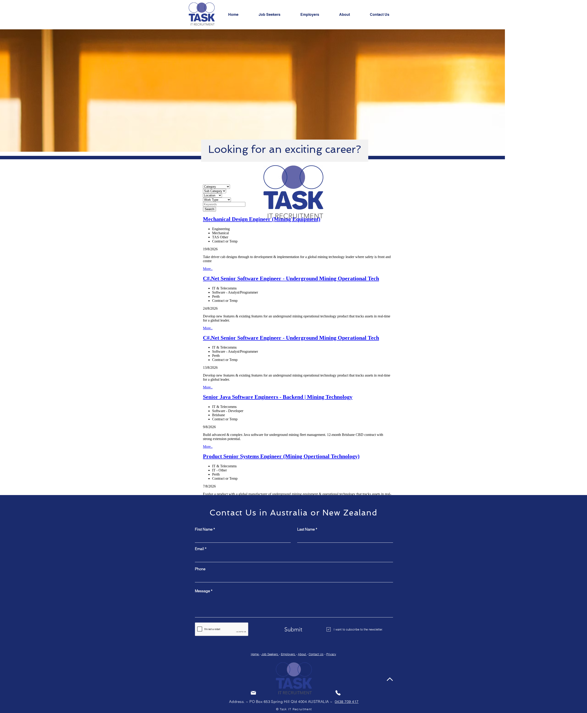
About (302, 654)
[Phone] (338, 693)
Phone (200, 569)
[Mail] (253, 693)
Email (199, 549)
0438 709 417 (347, 701)
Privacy (331, 654)
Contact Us (316, 654)
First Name (204, 529)
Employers (288, 654)
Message (202, 591)
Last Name (306, 529)
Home (255, 654)
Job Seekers (270, 654)
